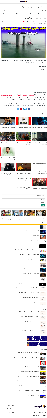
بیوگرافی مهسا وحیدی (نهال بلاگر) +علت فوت (31, 361)
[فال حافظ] (37, 340)
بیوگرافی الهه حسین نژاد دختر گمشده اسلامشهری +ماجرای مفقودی (40, 172)
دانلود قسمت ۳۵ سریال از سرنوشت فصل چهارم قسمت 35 (29, 371)
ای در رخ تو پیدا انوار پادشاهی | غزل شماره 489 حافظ (30, 316)
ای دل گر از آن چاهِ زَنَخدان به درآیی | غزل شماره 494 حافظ (29, 292)
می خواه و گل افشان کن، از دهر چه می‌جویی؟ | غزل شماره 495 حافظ (27, 287)
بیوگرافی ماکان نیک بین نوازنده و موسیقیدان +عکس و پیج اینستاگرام (27, 380)
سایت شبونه (37, 411)
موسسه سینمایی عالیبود (35, 278)
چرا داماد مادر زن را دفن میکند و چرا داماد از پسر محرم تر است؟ (28, 352)
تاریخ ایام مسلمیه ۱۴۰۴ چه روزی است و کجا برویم (24, 173)
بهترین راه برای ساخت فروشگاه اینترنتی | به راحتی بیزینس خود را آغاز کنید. (27, 249)
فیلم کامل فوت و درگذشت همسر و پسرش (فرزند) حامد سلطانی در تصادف (27, 390)
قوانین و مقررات (11, 406)
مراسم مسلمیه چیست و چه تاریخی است (8, 142)
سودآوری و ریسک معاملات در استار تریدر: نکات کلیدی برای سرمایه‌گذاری (39, 128)
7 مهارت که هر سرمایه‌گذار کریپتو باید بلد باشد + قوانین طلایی (29, 254)
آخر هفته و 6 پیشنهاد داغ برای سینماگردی (32, 264)
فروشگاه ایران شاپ (36, 235)
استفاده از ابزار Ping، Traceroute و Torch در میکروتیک (30, 244)
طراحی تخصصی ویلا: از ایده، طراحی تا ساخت (31, 259)
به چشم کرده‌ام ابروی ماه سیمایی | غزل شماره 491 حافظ (29, 306)
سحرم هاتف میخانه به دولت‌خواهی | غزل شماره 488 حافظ (29, 321)
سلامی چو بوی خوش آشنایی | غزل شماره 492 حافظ (30, 302)
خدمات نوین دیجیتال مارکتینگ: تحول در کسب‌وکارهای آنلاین (29, 283)
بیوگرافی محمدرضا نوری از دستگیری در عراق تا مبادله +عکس (40, 189)
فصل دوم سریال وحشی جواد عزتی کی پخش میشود (40, 143)
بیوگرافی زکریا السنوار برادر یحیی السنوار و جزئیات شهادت (24, 187)
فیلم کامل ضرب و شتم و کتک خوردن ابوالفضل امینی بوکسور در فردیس (27, 366)
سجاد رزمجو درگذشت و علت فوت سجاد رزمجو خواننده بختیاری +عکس (27, 385)
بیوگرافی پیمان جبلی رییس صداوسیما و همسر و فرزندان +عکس (28, 376)
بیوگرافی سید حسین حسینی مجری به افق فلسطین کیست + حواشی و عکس (26, 357)
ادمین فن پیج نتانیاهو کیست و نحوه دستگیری (8, 128)
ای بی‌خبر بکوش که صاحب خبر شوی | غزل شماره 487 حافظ (29, 325)
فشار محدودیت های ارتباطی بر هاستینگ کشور (31, 230)
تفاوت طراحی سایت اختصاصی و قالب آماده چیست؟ (30, 225)
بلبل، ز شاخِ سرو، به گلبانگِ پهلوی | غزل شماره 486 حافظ (29, 330)
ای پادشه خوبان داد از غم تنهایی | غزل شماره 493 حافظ (30, 297)
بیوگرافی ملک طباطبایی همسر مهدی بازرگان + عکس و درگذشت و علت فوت (26, 395)
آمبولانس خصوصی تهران (35, 240)
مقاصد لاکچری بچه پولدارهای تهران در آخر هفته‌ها (31, 273)
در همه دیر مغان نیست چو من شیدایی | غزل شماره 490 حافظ (28, 311)
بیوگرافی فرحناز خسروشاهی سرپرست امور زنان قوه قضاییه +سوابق (8, 173)
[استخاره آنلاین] (37, 346)
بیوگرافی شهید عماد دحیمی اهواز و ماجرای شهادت (8, 158)
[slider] (33, 104)
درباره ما (12, 410)
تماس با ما (11, 412)
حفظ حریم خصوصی (10, 408)
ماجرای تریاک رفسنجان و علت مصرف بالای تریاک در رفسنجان (23, 143)
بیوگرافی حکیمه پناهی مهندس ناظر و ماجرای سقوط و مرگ (25, 128)
